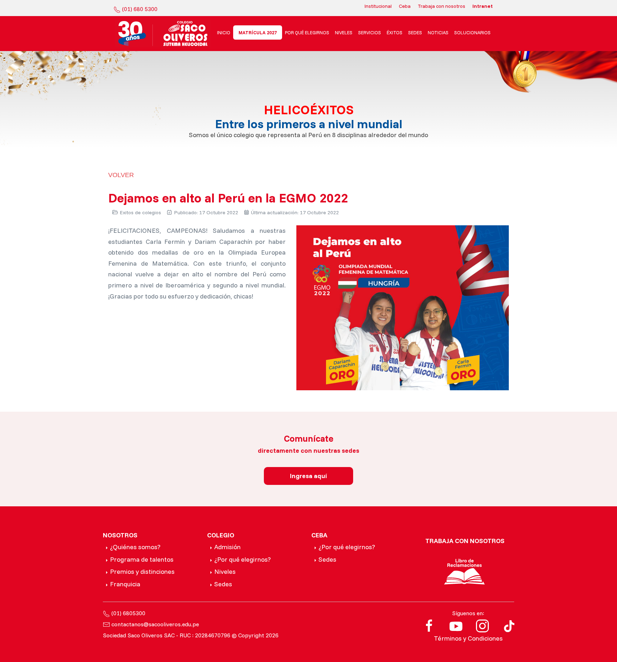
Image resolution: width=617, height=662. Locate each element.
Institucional (378, 6)
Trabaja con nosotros (441, 6)
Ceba (405, 6)
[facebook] (429, 625)
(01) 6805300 (128, 613)
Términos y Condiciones (468, 638)
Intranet (482, 6)
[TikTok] (509, 625)
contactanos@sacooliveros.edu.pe (155, 624)
